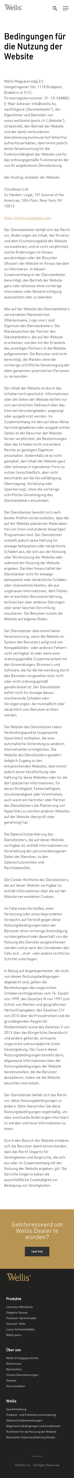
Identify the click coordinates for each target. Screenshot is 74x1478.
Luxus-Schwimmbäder (20, 1329)
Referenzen (13, 1363)
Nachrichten (14, 1369)
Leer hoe (37, 1251)
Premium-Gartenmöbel (21, 1318)
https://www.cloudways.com (27, 218)
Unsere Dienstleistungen (22, 1375)
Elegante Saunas (17, 1312)
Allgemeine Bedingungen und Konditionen (33, 1426)
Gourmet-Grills (15, 1323)
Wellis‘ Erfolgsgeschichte (22, 1358)
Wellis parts (13, 1335)
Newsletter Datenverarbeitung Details (30, 1437)
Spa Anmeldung (16, 1409)
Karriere (11, 1380)
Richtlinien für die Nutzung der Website (31, 1431)
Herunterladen (15, 1386)
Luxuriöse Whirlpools (19, 1307)
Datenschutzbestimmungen (24, 1420)
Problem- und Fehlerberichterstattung (31, 1415)
